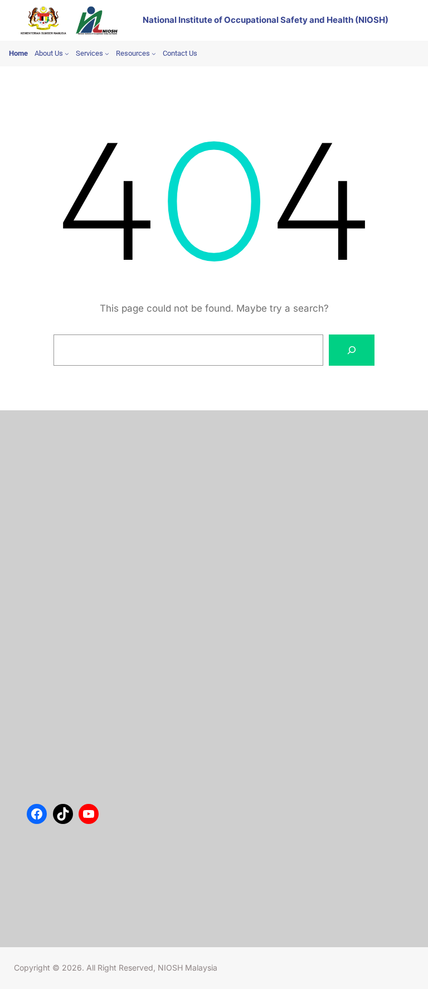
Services (52, 482)
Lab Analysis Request (74, 499)
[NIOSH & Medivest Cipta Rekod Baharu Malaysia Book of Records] (48, 682)
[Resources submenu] (154, 53)
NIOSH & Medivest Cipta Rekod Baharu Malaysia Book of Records (226, 666)
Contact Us (57, 466)
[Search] (351, 350)
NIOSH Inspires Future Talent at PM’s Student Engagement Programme (237, 601)
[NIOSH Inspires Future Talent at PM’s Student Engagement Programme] (48, 617)
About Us (54, 449)
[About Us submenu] (67, 53)
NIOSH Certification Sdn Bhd (87, 516)
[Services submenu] (107, 53)
